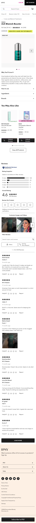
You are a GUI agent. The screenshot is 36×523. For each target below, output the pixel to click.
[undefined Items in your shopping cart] (32, 9)
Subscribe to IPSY (18, 519)
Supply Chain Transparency (8, 500)
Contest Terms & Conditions (8, 494)
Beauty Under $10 (14, 14)
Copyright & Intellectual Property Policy (11, 497)
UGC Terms (4, 491)
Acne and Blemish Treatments (13, 19)
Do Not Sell (4, 488)
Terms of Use (4, 482)
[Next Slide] (31, 51)
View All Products (18, 150)
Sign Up (4, 455)
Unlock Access (10, 140)
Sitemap (3, 503)
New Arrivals (26, 14)
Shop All (3, 14)
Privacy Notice (5, 485)
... (1, 19)
